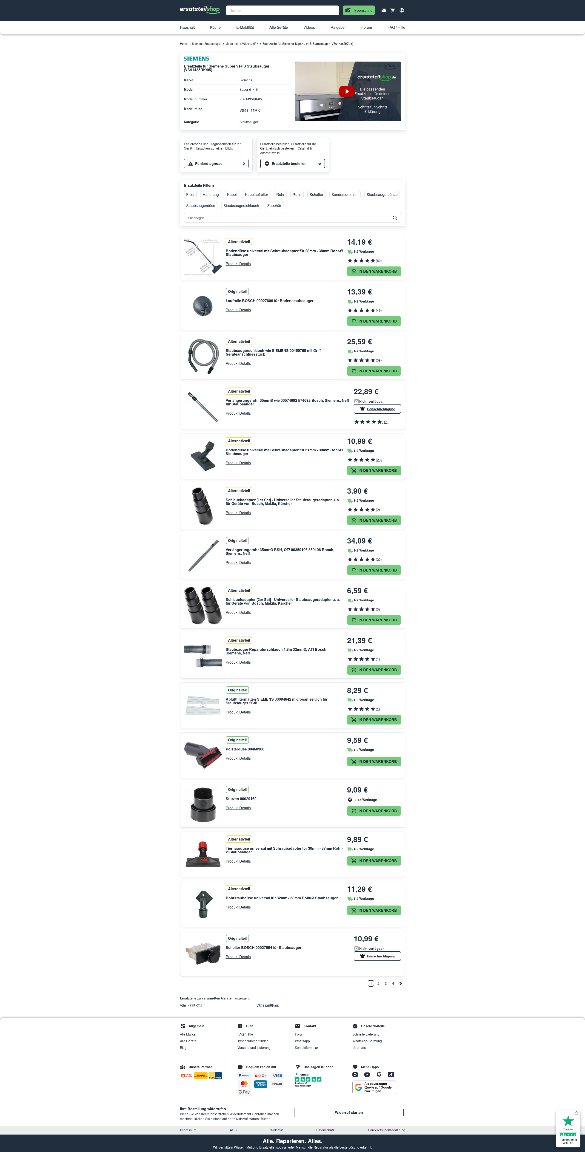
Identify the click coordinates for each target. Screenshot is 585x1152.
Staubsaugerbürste (382, 194)
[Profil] (401, 10)
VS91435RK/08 (268, 1005)
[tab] (216, 163)
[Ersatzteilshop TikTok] (392, 1074)
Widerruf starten (349, 1112)
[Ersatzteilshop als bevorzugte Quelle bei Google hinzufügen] (374, 1087)
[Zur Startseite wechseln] (200, 10)
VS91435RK (250, 110)
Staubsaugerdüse (200, 205)
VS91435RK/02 (191, 1005)
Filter (190, 194)
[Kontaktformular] (383, 10)
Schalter (316, 194)
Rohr (280, 194)
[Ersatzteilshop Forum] (380, 1074)
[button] (187, 27)
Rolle (297, 194)
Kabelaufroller (256, 194)
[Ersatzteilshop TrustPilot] (303, 1074)
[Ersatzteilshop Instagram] (356, 1074)
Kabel (232, 194)
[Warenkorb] (392, 10)
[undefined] (400, 983)
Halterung (211, 194)
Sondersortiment (344, 194)
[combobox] (282, 10)
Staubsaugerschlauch (241, 205)
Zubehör (274, 205)
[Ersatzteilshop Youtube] (368, 1074)
